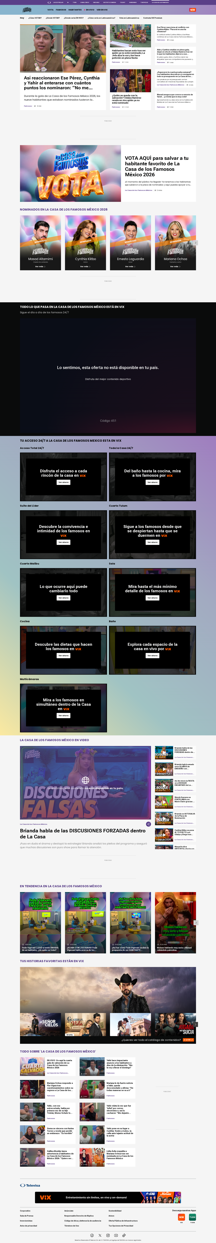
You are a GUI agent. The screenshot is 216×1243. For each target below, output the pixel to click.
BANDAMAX (132, 2)
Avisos (111, 1216)
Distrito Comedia (109, 2)
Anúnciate (68, 1211)
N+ (68, 2)
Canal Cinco (84, 2)
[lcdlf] (27, 10)
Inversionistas (26, 1221)
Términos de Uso (71, 1226)
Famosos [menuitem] (61, 9)
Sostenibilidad (115, 1211)
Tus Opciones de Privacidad (121, 1226)
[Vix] (192, 10)
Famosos (28, 106)
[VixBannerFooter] (108, 1197)
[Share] (148, 824)
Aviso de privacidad (28, 1226)
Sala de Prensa (26, 1216)
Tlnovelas (144, 2)
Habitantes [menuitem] (75, 9)
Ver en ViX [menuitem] (102, 9)
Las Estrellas (58, 2)
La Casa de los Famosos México (170, 85)
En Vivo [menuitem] (90, 9)
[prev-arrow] (18, 1024)
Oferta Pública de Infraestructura (123, 1221)
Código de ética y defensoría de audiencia (82, 1221)
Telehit (122, 2)
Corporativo (25, 1211)
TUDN (74, 2)
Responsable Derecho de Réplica (79, 1216)
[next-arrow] (195, 242)
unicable (96, 2)
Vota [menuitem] (51, 9)
